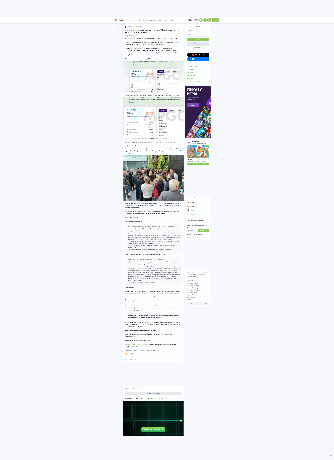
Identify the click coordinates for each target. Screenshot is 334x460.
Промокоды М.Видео (192, 283)
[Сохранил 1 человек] (131, 359)
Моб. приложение (191, 276)
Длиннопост (156, 350)
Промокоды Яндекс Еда (193, 290)
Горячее (133, 20)
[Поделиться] (135, 359)
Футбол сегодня (191, 297)
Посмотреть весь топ (193, 214)
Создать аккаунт (198, 43)
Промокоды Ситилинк (192, 292)
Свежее (145, 20)
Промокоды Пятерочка (193, 285)
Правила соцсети (203, 271)
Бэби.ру (189, 299)
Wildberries (141, 350)
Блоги (166, 20)
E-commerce (149, 350)
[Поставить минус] (119, 32)
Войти (215, 20)
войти (166, 398)
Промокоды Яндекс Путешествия (195, 288)
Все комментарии (130, 388)
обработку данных (199, 236)
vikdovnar (129, 26)
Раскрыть (153, 393)
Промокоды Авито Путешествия (195, 294)
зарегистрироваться (156, 398)
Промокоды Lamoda (192, 281)
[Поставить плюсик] (119, 26)
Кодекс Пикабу (191, 272)
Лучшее (139, 20)
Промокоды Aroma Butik (193, 287)
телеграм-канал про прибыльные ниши (139, 344)
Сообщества (160, 20)
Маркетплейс (128, 350)
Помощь (189, 271)
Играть (198, 164)
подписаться (203, 230)
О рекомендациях (203, 272)
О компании (202, 274)
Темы (171, 20)
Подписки (152, 20)
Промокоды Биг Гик (192, 280)
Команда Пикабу (191, 274)
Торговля (135, 350)
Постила (189, 295)
